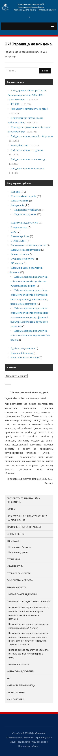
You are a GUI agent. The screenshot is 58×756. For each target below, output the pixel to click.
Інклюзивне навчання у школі (28, 245)
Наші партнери (15, 699)
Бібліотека (17, 263)
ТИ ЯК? (15, 104)
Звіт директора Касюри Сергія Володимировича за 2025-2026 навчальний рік (27, 95)
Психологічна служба (23, 196)
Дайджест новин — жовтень (27, 168)
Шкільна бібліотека (22, 353)
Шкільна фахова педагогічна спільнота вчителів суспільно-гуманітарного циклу (29, 281)
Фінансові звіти (20, 254)
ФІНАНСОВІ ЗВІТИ (16, 692)
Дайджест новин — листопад (28, 159)
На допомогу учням (25, 214)
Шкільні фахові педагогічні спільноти (28, 601)
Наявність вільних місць (25, 357)
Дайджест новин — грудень (27, 150)
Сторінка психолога (22, 258)
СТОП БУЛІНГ (19, 240)
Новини (15, 191)
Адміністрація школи (23, 348)
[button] (52, 26)
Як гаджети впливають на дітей (29, 108)
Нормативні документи (24, 222)
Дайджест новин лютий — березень (32, 136)
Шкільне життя (19, 200)
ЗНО (13, 231)
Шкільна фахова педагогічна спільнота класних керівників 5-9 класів (30, 335)
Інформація (17, 205)
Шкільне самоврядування (26, 249)
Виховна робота (20, 236)
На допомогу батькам (26, 209)
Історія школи (19, 227)
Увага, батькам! (19, 145)
